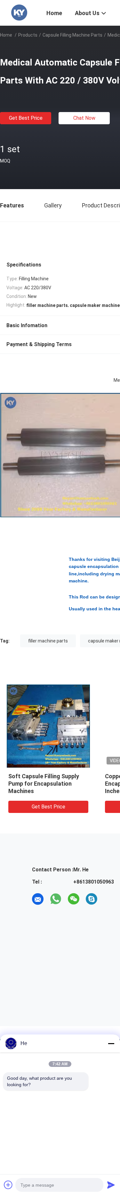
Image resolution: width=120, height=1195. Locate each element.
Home (6, 35)
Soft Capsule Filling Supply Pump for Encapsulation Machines (43, 783)
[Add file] (8, 1185)
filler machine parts (48, 640)
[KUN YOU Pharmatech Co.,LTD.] (19, 12)
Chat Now (84, 118)
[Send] (111, 1185)
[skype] (91, 899)
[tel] (109, 899)
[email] (38, 899)
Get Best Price (26, 118)
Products (27, 35)
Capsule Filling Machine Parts (72, 35)
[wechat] (73, 899)
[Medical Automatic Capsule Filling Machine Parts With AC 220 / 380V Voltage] (48, 725)
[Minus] (111, 1043)
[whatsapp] (55, 899)
